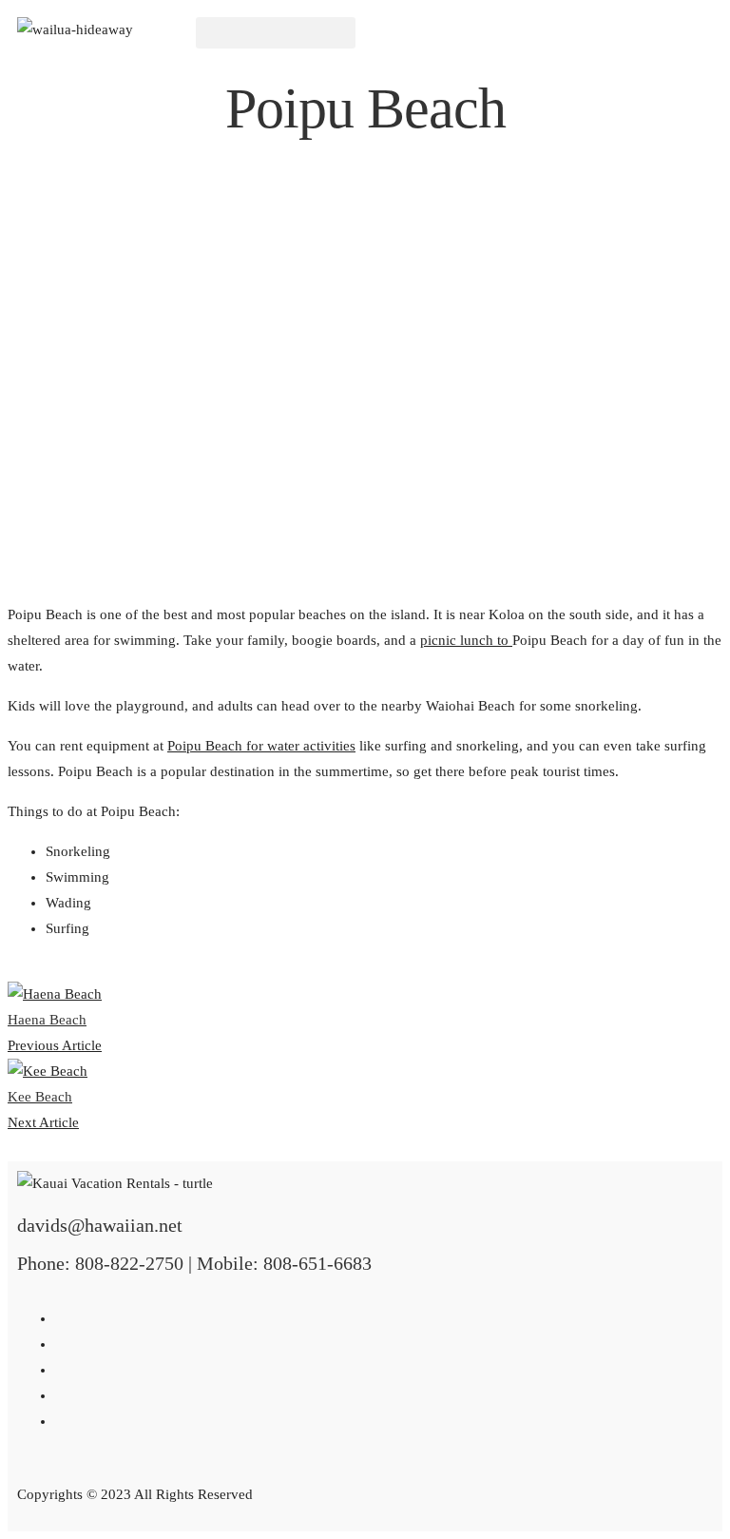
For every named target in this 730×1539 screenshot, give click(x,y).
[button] (275, 33)
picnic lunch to (466, 640)
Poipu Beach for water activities (261, 745)
